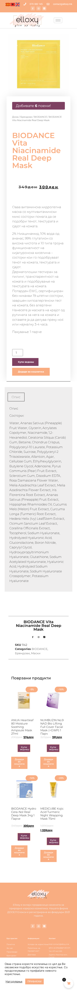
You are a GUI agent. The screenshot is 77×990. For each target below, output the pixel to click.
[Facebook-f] (33, 8)
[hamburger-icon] (58, 20)
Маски (35, 653)
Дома (15, 116)
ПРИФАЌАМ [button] (34, 981)
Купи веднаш (26, 361)
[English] (17, 4)
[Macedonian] (8, 4)
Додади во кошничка (31, 371)
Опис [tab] (16, 397)
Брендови (26, 116)
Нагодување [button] (14, 981)
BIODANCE (40, 116)
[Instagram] (38, 8)
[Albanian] (12, 4)
